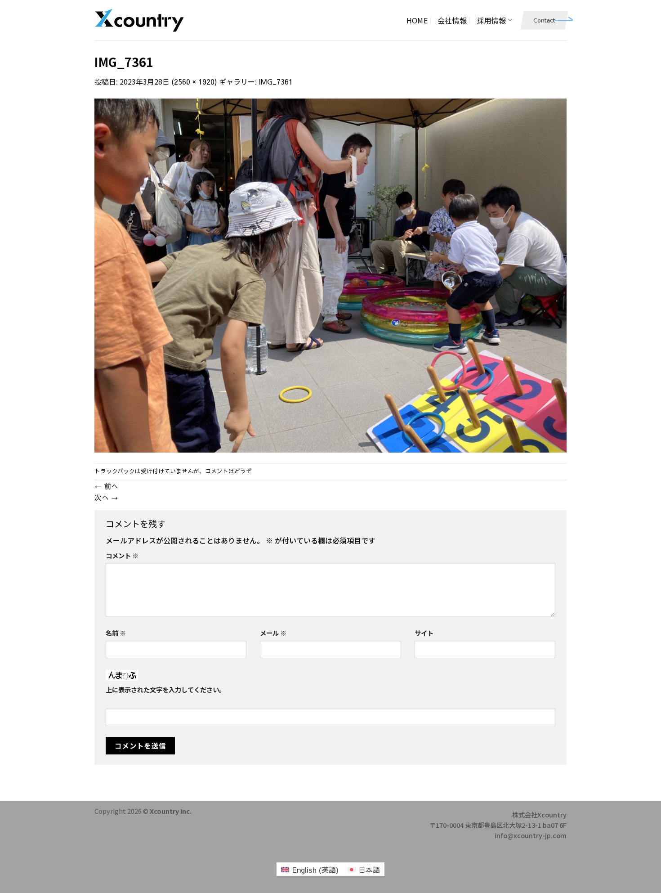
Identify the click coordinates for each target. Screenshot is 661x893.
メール (273, 632)
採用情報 (491, 20)
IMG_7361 (276, 81)
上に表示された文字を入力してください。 (165, 689)
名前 (116, 632)
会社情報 (452, 20)
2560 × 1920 (194, 81)
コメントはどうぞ (228, 471)
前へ (106, 486)
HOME (417, 20)
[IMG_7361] (330, 274)
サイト (424, 632)
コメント (122, 555)
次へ (106, 497)
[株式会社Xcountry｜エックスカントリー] (139, 20)
